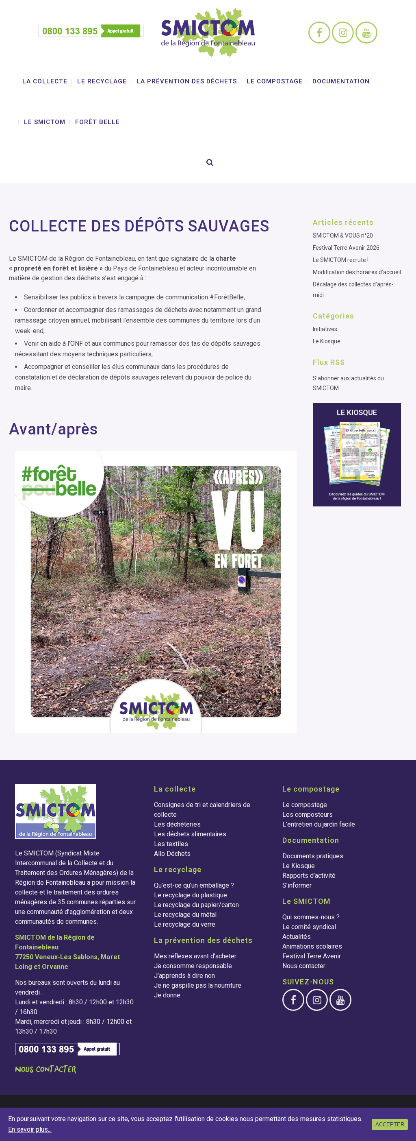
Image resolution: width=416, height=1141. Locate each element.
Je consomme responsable (193, 966)
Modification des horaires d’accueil (357, 272)
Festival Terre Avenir (311, 956)
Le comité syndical (309, 927)
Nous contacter (303, 966)
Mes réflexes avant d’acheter (195, 956)
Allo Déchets (172, 853)
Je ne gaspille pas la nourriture (197, 985)
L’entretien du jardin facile (318, 824)
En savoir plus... (30, 1129)
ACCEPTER (389, 1124)
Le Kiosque (326, 341)
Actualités (296, 936)
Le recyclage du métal (185, 914)
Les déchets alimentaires (190, 834)
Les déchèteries (177, 824)
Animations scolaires (312, 946)
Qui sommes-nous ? (311, 917)
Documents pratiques (312, 856)
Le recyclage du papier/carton (196, 905)
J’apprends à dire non (184, 976)
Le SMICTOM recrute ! (340, 260)
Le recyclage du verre (184, 924)
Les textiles (171, 844)
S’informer (297, 885)
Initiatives (325, 329)
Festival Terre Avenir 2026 (346, 247)
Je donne (167, 995)
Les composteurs (307, 814)
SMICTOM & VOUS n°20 (343, 235)
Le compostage (304, 805)
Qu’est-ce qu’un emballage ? (194, 885)
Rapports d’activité (309, 875)
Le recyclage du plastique (190, 895)
